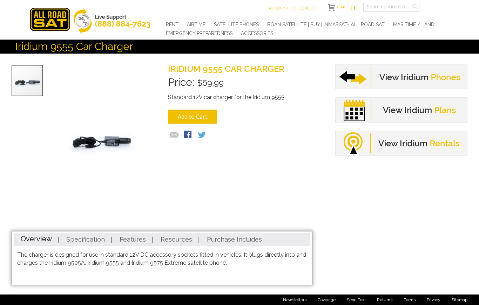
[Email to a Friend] (174, 135)
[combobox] (391, 7)
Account (279, 8)
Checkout (305, 8)
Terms (410, 299)
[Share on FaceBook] (188, 135)
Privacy (433, 299)
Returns (384, 299)
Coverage (327, 299)
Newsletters (294, 299)
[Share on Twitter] (202, 135)
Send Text (356, 299)
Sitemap (459, 299)
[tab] (36, 239)
